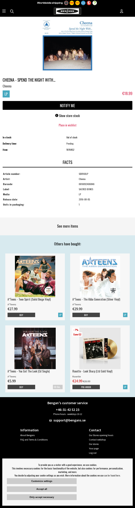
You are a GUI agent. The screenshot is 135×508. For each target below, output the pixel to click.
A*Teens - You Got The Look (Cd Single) (29, 371)
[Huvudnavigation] (4, 11)
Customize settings (41, 481)
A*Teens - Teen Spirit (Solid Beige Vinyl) (29, 299)
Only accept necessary (42, 497)
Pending (69, 143)
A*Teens (12, 304)
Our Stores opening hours (101, 435)
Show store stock (69, 115)
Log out (93, 452)
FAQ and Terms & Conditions (34, 439)
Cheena (7, 86)
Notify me (67, 105)
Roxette (76, 376)
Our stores (94, 444)
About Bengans (27, 435)
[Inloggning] (121, 11)
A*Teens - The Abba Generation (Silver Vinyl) (96, 299)
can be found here (112, 475)
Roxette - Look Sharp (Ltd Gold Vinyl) (92, 371)
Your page (94, 448)
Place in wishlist (67, 125)
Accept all (41, 489)
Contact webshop (97, 439)
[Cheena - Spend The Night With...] (67, 46)
